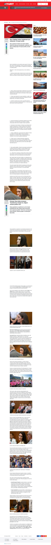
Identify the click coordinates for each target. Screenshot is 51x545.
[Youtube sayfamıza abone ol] (42, 536)
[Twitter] (6, 45)
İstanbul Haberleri (32, 539)
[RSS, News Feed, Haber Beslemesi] (46, 536)
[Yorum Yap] (6, 53)
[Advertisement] (25, 15)
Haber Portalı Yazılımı (8, 543)
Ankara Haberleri (40, 539)
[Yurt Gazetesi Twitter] (38, 0)
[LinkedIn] (6, 47)
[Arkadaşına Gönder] (6, 50)
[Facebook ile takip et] (38, 536)
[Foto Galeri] (46, 0)
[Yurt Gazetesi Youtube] (40, 0)
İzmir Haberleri (7, 540)
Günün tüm (44, 7)
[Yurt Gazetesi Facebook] (36, 0)
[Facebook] (6, 44)
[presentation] (7, 7)
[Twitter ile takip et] (40, 536)
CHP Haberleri (7, 539)
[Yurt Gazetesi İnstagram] (42, 0)
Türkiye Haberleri (24, 539)
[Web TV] (44, 0)
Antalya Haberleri (15, 540)
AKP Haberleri (15, 539)
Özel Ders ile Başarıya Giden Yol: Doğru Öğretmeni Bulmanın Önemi (23, 7)
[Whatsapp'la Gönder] (6, 48)
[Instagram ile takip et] (44, 536)
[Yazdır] (6, 51)
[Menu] (38, 4)
